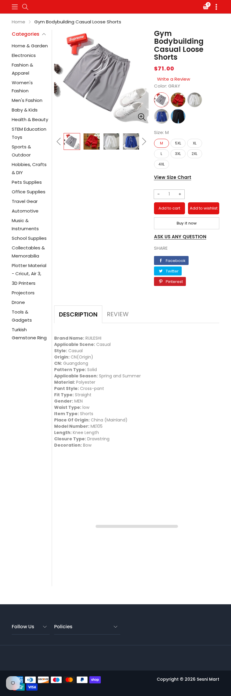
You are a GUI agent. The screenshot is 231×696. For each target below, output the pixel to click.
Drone (18, 302)
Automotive (25, 211)
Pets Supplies (27, 182)
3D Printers (23, 283)
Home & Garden (30, 46)
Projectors (23, 293)
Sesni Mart (208, 679)
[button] (15, 7)
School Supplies (29, 238)
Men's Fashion (27, 100)
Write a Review (173, 79)
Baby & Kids (25, 110)
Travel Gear (25, 201)
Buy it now (187, 223)
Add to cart (169, 208)
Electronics (24, 55)
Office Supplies (28, 192)
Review (118, 314)
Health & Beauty (30, 119)
